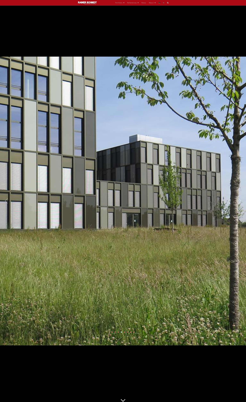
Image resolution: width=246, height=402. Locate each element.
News (143, 3)
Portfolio (119, 3)
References (132, 3)
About (151, 3)
